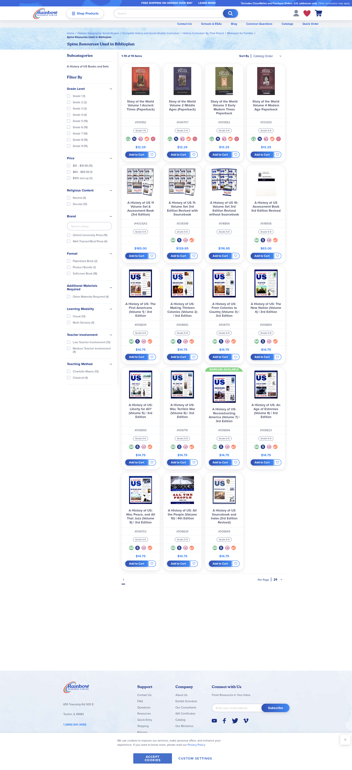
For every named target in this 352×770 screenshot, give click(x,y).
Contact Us (184, 24)
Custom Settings (195, 758)
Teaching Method (80, 364)
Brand (71, 216)
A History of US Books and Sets (88, 66)
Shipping (143, 726)
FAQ (140, 701)
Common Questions (259, 24)
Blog (234, 24)
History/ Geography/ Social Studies (98, 33)
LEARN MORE (207, 3)
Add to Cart (136, 154)
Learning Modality (80, 309)
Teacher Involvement (82, 335)
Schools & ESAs (211, 24)
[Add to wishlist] (152, 155)
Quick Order (310, 24)
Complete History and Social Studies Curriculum (150, 33)
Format (72, 254)
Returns (142, 732)
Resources (144, 713)
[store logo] (45, 13)
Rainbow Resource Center (76, 688)
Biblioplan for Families (240, 33)
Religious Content (80, 190)
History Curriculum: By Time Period (203, 33)
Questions (143, 707)
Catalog (180, 720)
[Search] (230, 13)
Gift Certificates (185, 713)
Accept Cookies (153, 758)
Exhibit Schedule (186, 701)
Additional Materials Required (82, 287)
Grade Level (76, 89)
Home (70, 33)
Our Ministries (184, 726)
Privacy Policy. (197, 745)
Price (70, 158)
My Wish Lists (307, 13)
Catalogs (287, 24)
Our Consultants (185, 707)
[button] (296, 13)
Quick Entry (144, 720)
